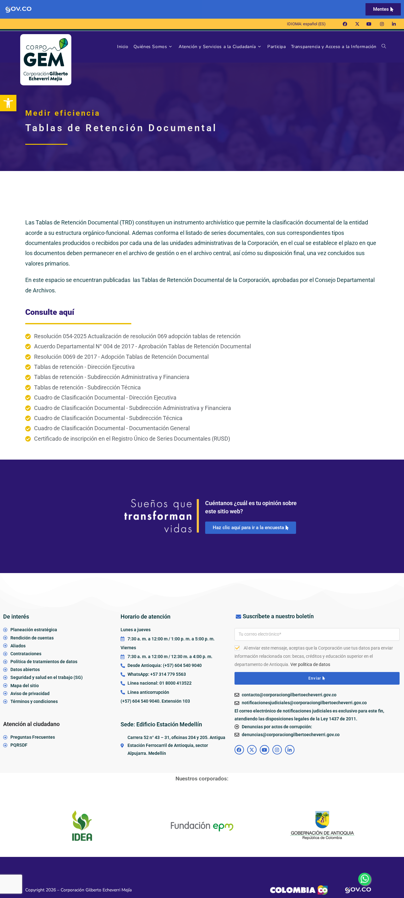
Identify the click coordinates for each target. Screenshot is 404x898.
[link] (8, 103)
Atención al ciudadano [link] (31, 724)
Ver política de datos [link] (310, 664)
